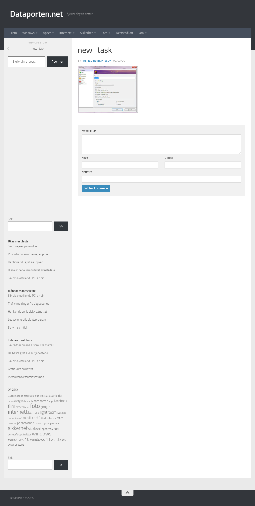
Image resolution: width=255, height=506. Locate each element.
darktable (28, 401)
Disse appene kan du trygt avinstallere (31, 270)
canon (11, 401)
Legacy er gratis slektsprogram (27, 319)
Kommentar (90, 130)
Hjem (13, 33)
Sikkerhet (86, 33)
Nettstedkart (124, 33)
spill (38, 429)
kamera (33, 412)
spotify (46, 428)
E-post (169, 157)
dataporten (40, 401)
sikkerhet (18, 428)
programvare (53, 423)
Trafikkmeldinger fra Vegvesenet (28, 303)
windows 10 (18, 439)
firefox (26, 407)
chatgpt (18, 401)
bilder (58, 396)
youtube (19, 444)
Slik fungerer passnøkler (23, 246)
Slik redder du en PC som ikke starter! (31, 345)
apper (52, 396)
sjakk (32, 428)
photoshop (27, 423)
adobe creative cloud (28, 395)
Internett (65, 33)
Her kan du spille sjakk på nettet (27, 311)
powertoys (40, 423)
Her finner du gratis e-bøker (25, 262)
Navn (85, 157)
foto (35, 406)
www (10, 445)
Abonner (57, 61)
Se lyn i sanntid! (17, 327)
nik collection (49, 418)
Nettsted (87, 172)
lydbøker (61, 412)
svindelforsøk (15, 434)
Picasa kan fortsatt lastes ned (26, 377)
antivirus (44, 396)
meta (10, 418)
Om (141, 33)
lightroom (48, 412)
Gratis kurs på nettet (20, 369)
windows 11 (40, 439)
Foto (104, 33)
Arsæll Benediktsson (96, 60)
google (45, 407)
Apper (47, 33)
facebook (60, 401)
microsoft (17, 418)
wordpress (59, 439)
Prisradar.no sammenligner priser (28, 254)
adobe (12, 396)
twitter (27, 434)
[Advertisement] (38, 147)
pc (18, 423)
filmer (19, 407)
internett (17, 412)
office (60, 417)
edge (51, 401)
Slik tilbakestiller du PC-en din (26, 278)
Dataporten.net (36, 14)
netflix (38, 418)
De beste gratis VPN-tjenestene (28, 353)
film (11, 406)
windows (42, 434)
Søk (10, 219)
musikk (28, 418)
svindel (54, 429)
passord (12, 423)
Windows (28, 33)
